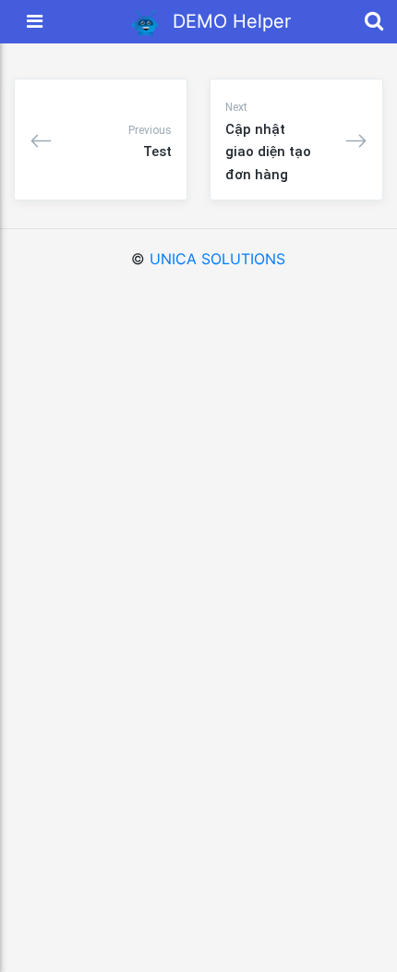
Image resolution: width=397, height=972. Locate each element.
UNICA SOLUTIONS (217, 258)
